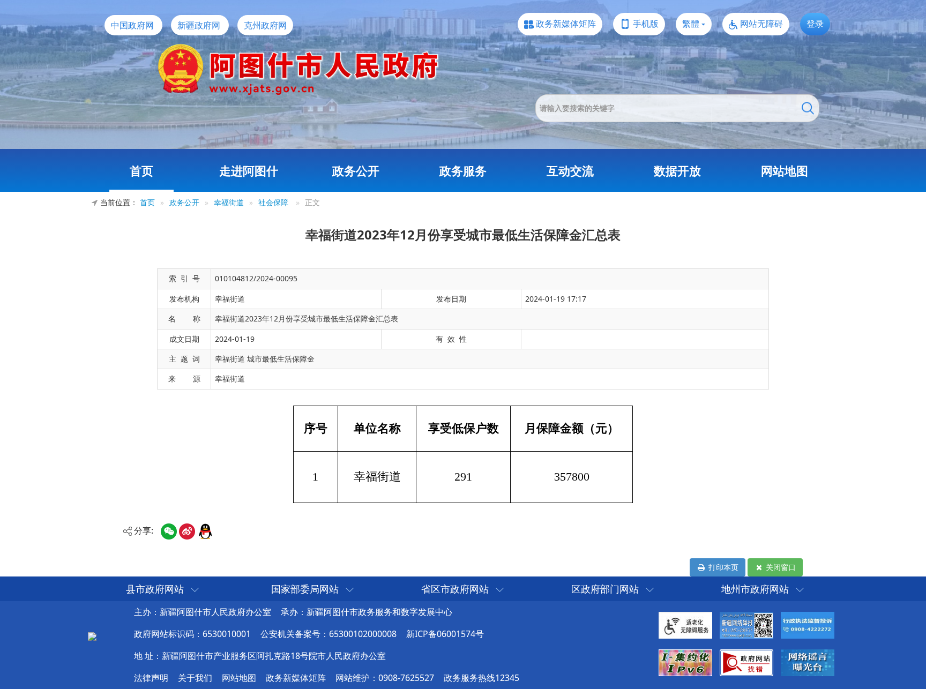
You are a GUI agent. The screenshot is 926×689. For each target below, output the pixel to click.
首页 (141, 170)
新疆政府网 (198, 25)
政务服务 (463, 170)
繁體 (690, 23)
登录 (815, 23)
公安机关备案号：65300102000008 (328, 634)
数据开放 (677, 170)
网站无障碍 (761, 23)
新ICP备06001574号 (445, 634)
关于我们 (195, 678)
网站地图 (784, 170)
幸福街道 (229, 202)
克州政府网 (265, 25)
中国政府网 (132, 25)
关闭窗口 (780, 567)
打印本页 (722, 567)
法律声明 (151, 678)
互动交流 (570, 170)
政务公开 (355, 170)
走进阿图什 (248, 170)
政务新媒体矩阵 (566, 23)
